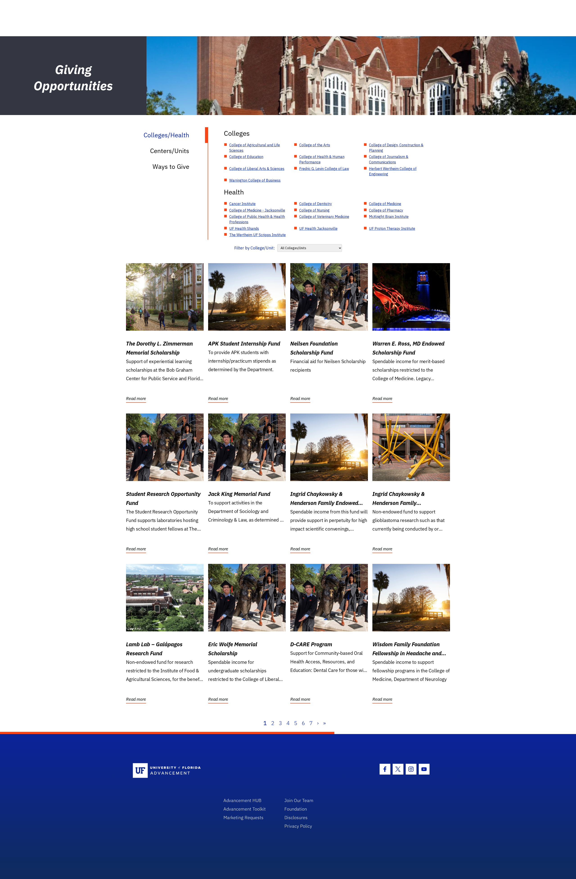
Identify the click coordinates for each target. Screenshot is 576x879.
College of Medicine (385, 203)
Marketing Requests (243, 817)
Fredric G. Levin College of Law (324, 168)
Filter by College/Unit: (254, 248)
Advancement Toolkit (244, 809)
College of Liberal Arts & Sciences (256, 168)
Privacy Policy (298, 826)
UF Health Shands (244, 228)
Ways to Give (171, 166)
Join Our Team (298, 800)
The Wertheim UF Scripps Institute (257, 235)
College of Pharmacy (386, 210)
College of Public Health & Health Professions (257, 219)
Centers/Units (169, 151)
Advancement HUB (242, 800)
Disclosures (296, 817)
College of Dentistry (315, 203)
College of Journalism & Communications (388, 159)
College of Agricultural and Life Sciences (254, 148)
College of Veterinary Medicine (324, 216)
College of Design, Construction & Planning (396, 148)
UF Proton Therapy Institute (392, 228)
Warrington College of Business (255, 180)
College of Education (246, 156)
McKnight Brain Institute (389, 216)
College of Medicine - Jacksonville (257, 210)
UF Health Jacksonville (318, 228)
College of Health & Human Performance (321, 159)
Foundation (295, 809)
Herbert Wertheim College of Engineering (392, 171)
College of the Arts (314, 145)
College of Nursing (314, 210)
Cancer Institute (242, 203)
